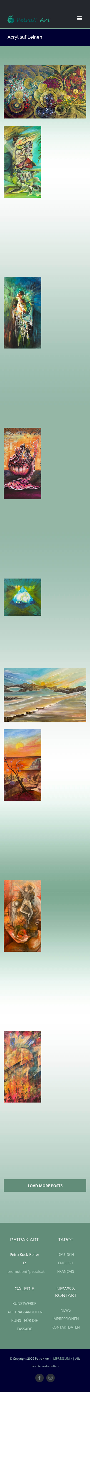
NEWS (65, 1310)
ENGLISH (65, 1262)
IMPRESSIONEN (65, 1318)
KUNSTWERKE (24, 1303)
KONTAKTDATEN (66, 1327)
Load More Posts (45, 1185)
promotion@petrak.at (26, 1271)
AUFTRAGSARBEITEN (25, 1311)
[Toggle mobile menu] (79, 18)
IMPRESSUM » (62, 1358)
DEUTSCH (66, 1254)
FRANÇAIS (65, 1271)
